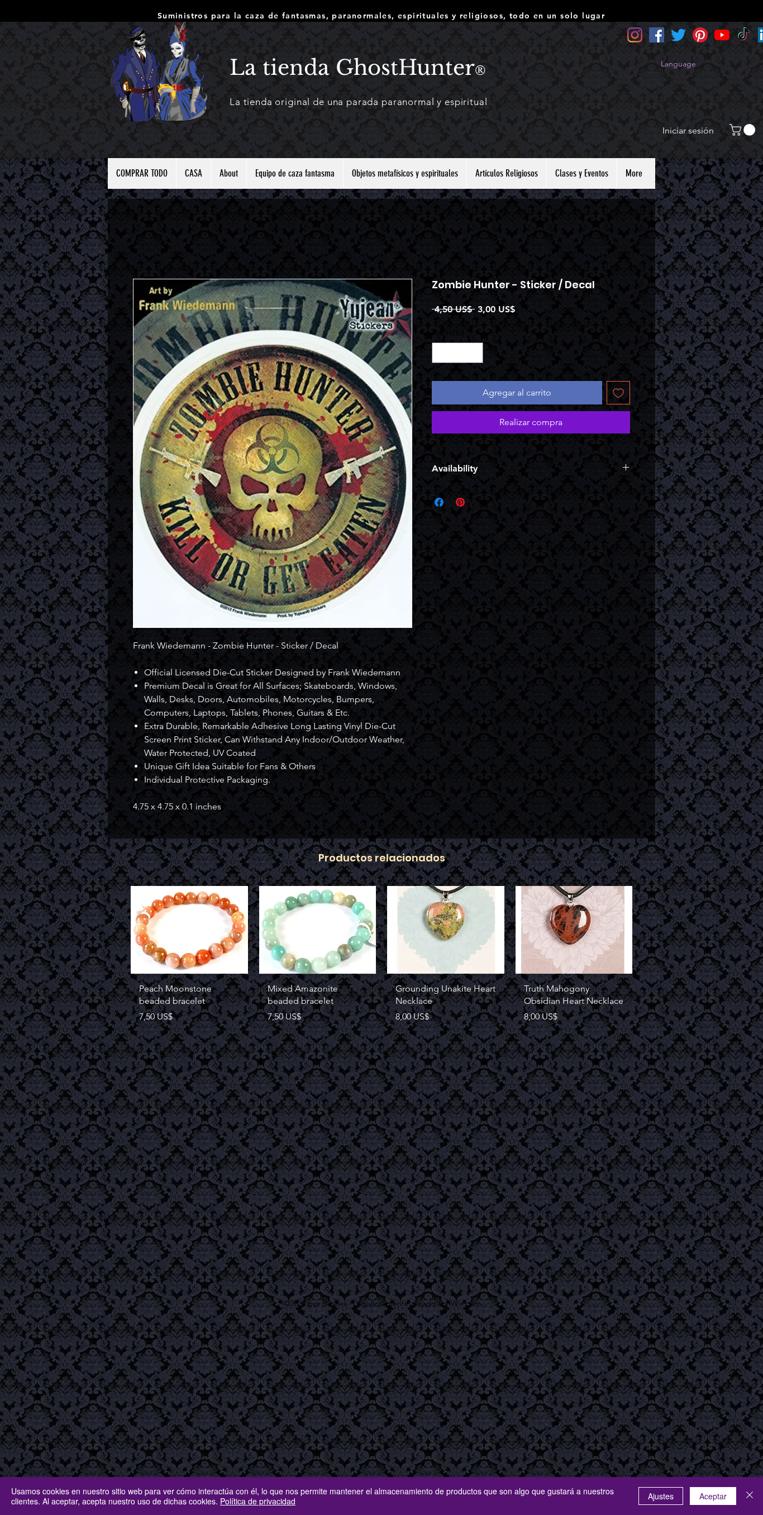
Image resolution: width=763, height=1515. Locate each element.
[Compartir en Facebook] (439, 502)
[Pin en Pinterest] (460, 502)
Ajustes (661, 1496)
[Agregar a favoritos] (618, 392)
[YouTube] (721, 34)
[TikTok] (743, 34)
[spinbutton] (457, 353)
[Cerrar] (749, 1496)
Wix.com (466, 1303)
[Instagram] (634, 34)
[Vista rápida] (189, 930)
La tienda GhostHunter (352, 67)
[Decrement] (440, 353)
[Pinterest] (700, 34)
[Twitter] (678, 34)
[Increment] (474, 353)
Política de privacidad (257, 1501)
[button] (743, 130)
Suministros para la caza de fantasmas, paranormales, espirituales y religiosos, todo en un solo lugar (381, 16)
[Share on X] (481, 502)
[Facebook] (656, 34)
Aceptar (713, 1496)
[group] (381, 971)
